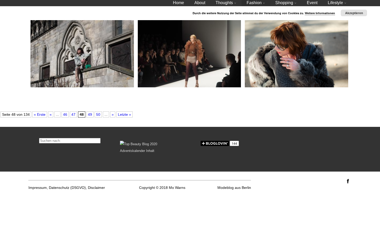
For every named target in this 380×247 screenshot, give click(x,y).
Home (178, 3)
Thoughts (224, 3)
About (199, 3)
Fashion (254, 3)
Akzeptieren (354, 13)
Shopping (284, 3)
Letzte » (124, 114)
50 (98, 114)
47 (73, 114)
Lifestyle (335, 3)
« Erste (39, 114)
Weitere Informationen (320, 13)
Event (312, 3)
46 (65, 114)
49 (90, 114)
